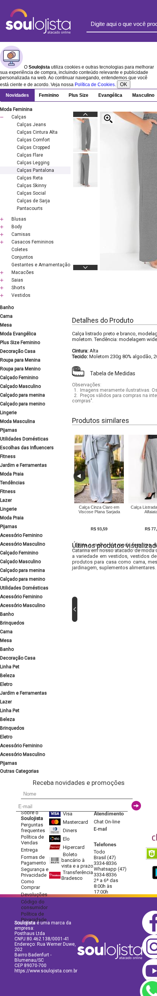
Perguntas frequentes (33, 827)
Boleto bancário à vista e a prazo (77, 860)
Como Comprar (30, 884)
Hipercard (74, 847)
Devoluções (34, 894)
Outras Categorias (19, 771)
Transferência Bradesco (77, 875)
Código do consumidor (34, 904)
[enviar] (136, 805)
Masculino (143, 95)
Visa (67, 814)
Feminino (49, 95)
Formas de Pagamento (33, 860)
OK (123, 84)
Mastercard (75, 822)
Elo (66, 839)
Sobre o (32, 815)
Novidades (17, 95)
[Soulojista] (38, 32)
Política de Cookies (95, 84)
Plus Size (78, 95)
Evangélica (110, 95)
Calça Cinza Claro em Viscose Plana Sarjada (99, 509)
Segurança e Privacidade (34, 872)
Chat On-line (107, 822)
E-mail (100, 829)
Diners (70, 830)
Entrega (29, 850)
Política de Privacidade (33, 916)
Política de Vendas (32, 839)
